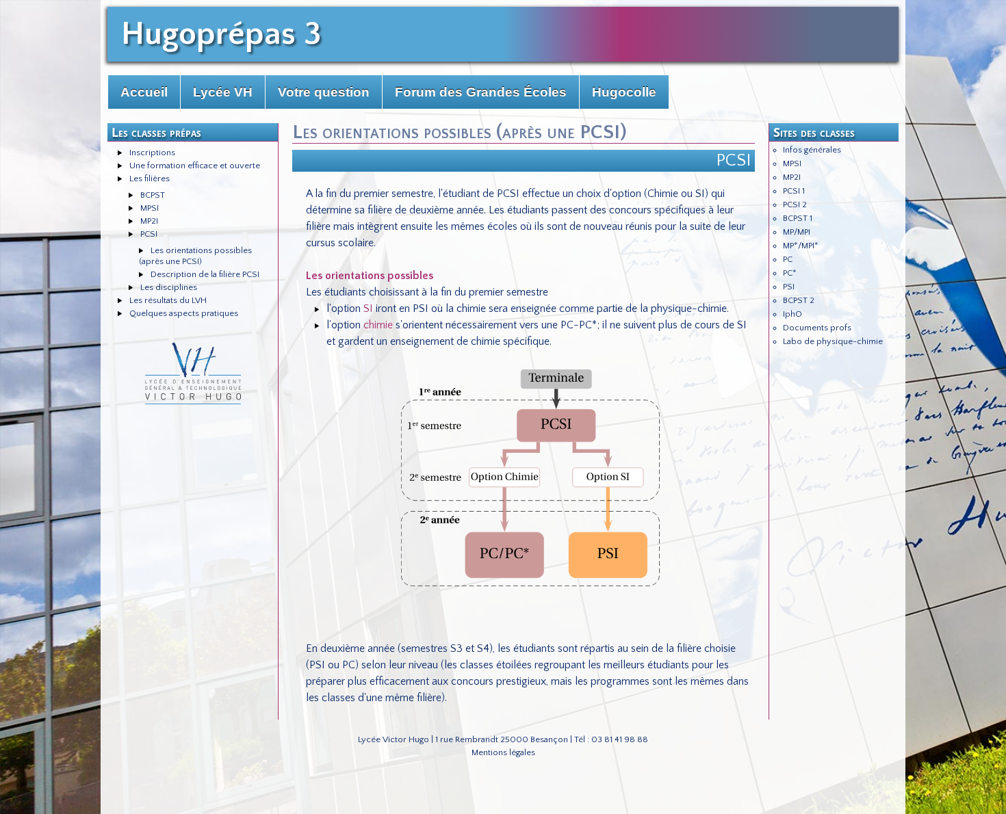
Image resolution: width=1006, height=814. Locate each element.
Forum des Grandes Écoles (481, 92)
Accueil (144, 92)
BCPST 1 (797, 218)
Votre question (324, 92)
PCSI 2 (795, 204)
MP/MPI (796, 232)
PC (787, 259)
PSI (789, 286)
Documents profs (817, 327)
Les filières (149, 178)
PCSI (148, 234)
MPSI (149, 208)
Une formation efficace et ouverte (194, 165)
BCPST (152, 195)
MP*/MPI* (800, 245)
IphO (792, 314)
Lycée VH (223, 92)
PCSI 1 (794, 191)
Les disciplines (168, 287)
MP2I (149, 221)
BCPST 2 (798, 300)
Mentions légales (503, 752)
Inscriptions (152, 152)
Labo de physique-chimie (833, 341)
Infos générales (812, 150)
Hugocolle (624, 92)
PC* (790, 273)
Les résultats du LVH (168, 300)
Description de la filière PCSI (205, 274)
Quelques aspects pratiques (183, 313)
